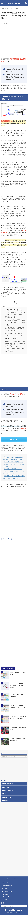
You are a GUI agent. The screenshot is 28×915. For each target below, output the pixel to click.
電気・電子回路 (8, 790)
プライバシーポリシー (17, 879)
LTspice (6, 794)
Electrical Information (14, 3)
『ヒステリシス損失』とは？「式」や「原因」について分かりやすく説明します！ (13, 471)
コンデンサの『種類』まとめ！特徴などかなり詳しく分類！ (18, 685)
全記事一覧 (13, 439)
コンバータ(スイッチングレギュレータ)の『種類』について (18, 718)
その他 (6, 800)
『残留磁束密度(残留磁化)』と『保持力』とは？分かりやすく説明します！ (13, 464)
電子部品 (6, 787)
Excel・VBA (7, 797)
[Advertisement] (14, 39)
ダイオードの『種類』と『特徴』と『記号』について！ (18, 707)
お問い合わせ (8, 879)
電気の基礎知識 (8, 784)
